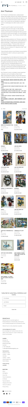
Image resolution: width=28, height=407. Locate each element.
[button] (1, 2)
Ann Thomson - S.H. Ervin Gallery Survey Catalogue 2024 (7, 278)
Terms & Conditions (7, 384)
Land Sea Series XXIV (19, 167)
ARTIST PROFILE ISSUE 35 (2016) (9, 103)
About (4, 371)
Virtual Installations (7, 377)
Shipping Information (7, 383)
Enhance (3, 146)
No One (16, 125)
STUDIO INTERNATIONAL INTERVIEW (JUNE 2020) (13, 102)
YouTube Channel (8, 391)
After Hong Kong (5, 167)
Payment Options (6, 381)
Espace (2, 209)
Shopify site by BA (10, 404)
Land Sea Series (17, 146)
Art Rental (5, 379)
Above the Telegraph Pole (7, 125)
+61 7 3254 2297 (18, 2)
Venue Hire (5, 375)
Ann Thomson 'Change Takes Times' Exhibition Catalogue (19, 254)
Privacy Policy (5, 386)
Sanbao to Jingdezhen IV (7, 188)
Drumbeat (16, 188)
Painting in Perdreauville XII (7, 231)
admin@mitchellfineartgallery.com (11, 348)
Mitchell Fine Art (18, 404)
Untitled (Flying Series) (6, 253)
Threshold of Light (19, 230)
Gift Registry (5, 373)
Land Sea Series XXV (18, 209)
